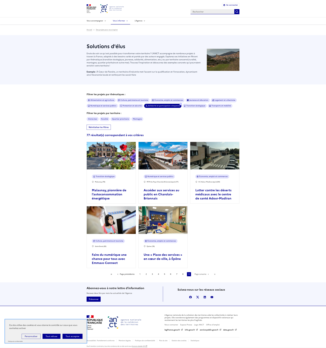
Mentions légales (125, 340)
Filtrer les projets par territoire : (104, 113)
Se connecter (232, 5)
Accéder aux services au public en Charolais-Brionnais (161, 194)
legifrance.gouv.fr (172, 330)
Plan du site (163, 340)
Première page (111, 274)
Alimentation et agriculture (102, 100)
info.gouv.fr (190, 330)
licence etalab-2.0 (138, 346)
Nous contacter (171, 324)
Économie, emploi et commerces (168, 100)
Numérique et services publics (103, 105)
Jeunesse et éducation (198, 100)
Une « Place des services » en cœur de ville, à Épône (163, 256)
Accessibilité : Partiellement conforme (100, 340)
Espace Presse (186, 324)
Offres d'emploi (213, 324)
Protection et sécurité (132, 105)
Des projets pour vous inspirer (107, 30)
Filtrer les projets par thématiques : (106, 94)
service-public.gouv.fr (209, 330)
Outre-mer (92, 119)
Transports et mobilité (221, 105)
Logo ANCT (199, 324)
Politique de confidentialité (145, 340)
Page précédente (127, 274)
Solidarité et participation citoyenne (164, 105)
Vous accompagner (95, 20)
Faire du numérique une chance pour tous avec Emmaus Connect (109, 258)
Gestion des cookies (179, 340)
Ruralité (104, 119)
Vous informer (119, 20)
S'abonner (94, 299)
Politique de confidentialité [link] (15, 341)
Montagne (137, 119)
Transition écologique (195, 105)
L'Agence (138, 20)
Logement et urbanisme (225, 100)
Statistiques (195, 340)
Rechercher (236, 11)
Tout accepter (72, 336)
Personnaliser (31, 336)
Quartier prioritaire (120, 119)
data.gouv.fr (228, 330)
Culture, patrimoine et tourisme (134, 100)
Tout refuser (51, 336)
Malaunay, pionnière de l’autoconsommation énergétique (109, 194)
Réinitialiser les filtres (99, 127)
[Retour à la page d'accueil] (112, 8)
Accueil (89, 30)
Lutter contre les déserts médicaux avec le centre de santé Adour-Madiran (213, 194)
